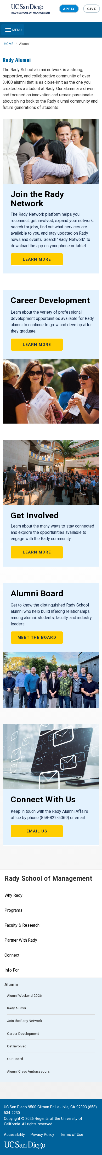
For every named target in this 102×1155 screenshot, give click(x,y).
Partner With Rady (20, 940)
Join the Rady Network (24, 1021)
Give (91, 9)
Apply (69, 9)
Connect (11, 955)
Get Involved (16, 1046)
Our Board (15, 1059)
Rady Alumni (16, 1008)
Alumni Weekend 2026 (24, 995)
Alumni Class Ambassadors (28, 1071)
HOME (8, 44)
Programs (13, 910)
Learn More (37, 259)
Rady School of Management (48, 878)
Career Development (23, 1033)
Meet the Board (37, 637)
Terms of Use (71, 1134)
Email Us (36, 831)
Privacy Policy (42, 1134)
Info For (11, 970)
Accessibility (14, 1134)
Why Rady (13, 895)
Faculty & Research (21, 925)
